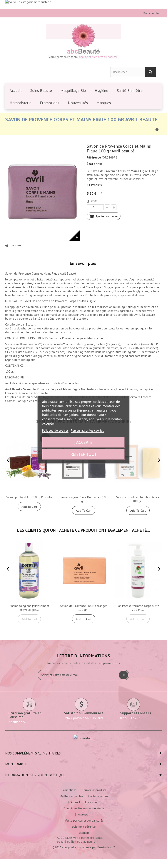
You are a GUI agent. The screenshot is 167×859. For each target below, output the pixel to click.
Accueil (75, 802)
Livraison (91, 802)
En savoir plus (83, 263)
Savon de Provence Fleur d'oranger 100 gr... (83, 608)
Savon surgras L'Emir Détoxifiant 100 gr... (83, 499)
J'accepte (83, 442)
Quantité (92, 201)
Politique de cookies (55, 430)
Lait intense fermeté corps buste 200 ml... (138, 608)
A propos (84, 814)
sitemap (84, 833)
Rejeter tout (83, 454)
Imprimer (17, 245)
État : (91, 164)
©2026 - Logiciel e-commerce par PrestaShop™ (83, 847)
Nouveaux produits (94, 790)
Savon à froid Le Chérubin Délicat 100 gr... (138, 499)
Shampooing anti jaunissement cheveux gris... (29, 608)
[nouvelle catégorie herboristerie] (83, 4)
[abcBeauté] (83, 42)
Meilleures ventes (71, 796)
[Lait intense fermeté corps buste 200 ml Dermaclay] (138, 571)
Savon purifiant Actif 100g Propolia (29, 497)
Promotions (69, 790)
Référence (94, 157)
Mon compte (16, 764)
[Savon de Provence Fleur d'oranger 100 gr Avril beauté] (83, 571)
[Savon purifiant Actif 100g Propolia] (29, 462)
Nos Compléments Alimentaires (33, 753)
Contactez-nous (98, 796)
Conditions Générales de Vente (84, 808)
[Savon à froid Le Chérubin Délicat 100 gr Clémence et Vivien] (138, 462)
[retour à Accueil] (157, 129)
